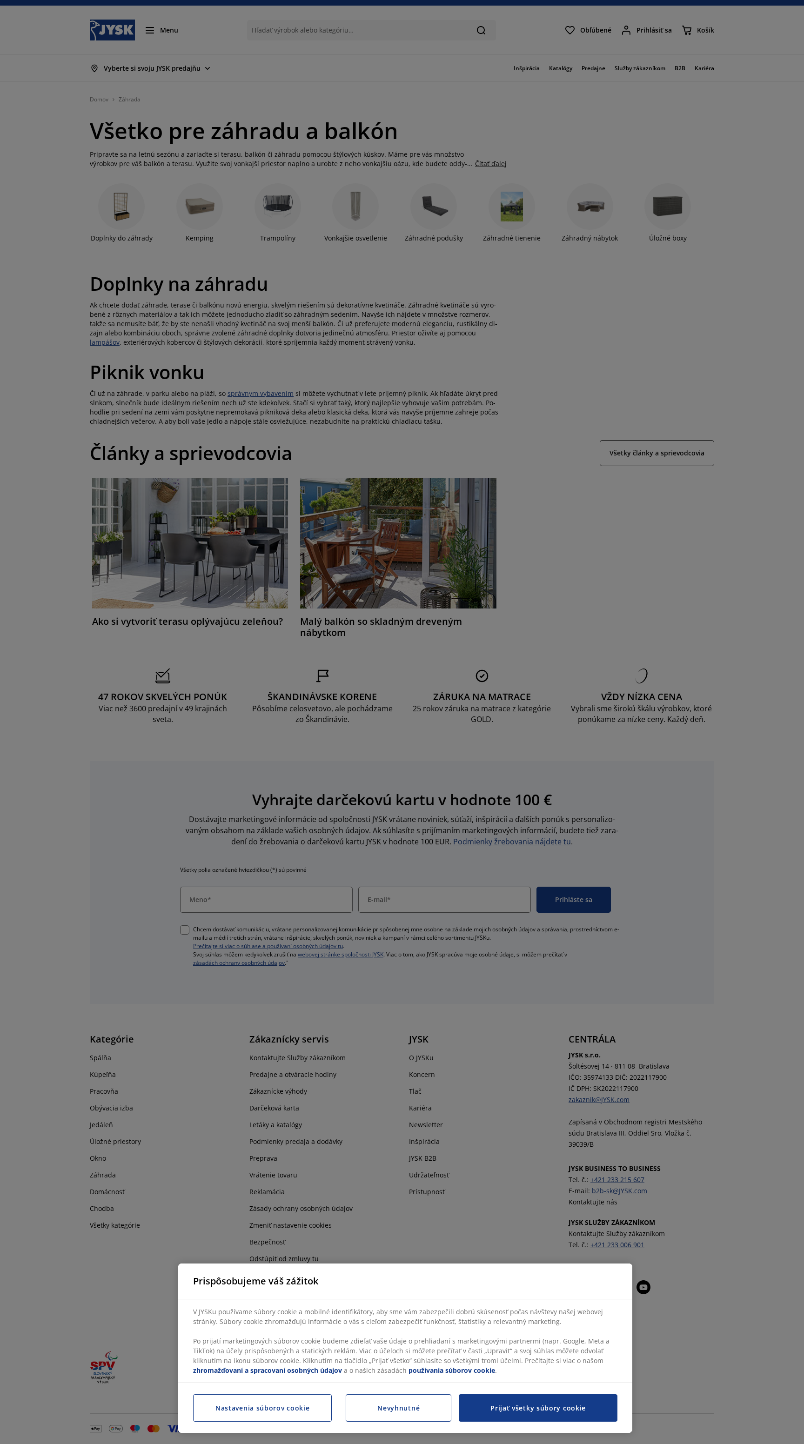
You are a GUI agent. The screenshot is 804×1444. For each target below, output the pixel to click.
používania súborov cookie (452, 1370)
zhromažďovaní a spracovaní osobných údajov (267, 1370)
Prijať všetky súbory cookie (538, 1408)
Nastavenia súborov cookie (262, 1408)
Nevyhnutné (398, 1408)
